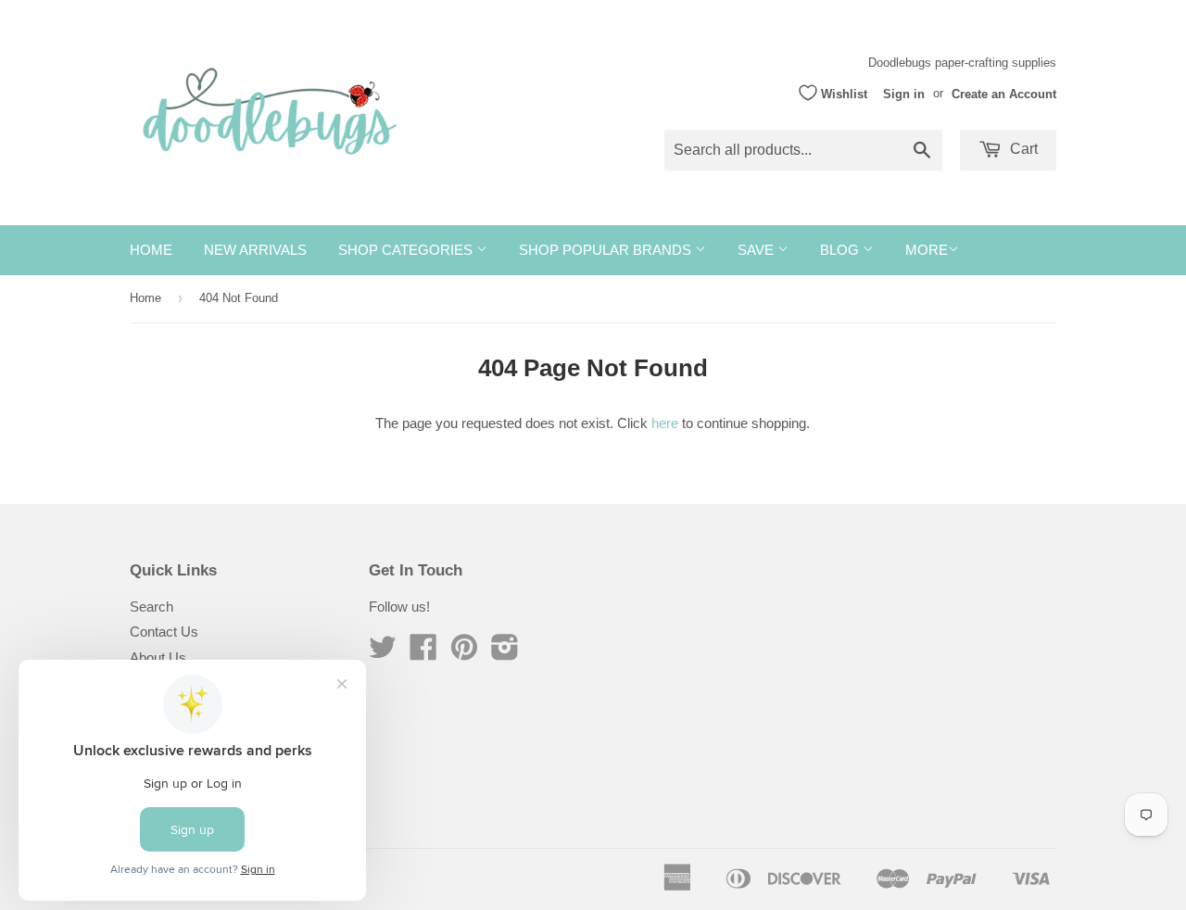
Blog (841, 250)
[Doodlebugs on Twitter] (383, 653)
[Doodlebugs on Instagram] (505, 653)
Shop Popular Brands (607, 250)
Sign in (904, 93)
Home (151, 250)
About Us (158, 657)
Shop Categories (407, 250)
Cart (1022, 149)
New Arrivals (255, 250)
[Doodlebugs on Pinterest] (464, 653)
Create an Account (1004, 93)
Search (151, 606)
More (926, 250)
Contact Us (164, 631)
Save (757, 250)
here (664, 423)
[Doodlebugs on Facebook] (423, 653)
